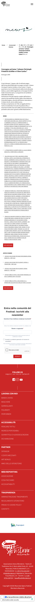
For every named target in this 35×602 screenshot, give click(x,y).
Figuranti (5, 410)
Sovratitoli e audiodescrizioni (14, 434)
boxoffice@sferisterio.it (23, 578)
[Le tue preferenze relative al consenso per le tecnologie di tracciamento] (32, 599)
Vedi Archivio (8, 245)
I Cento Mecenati (8, 455)
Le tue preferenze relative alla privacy (19, 597)
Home (3, 45)
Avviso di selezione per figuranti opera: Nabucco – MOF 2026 (15, 269)
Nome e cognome (17, 328)
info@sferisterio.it (9, 573)
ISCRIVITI (17, 356)
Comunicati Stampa (12, 46)
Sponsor (5, 451)
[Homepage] (6, 4)
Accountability (8, 484)
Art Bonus (6, 459)
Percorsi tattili (8, 426)
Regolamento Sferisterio (12, 501)
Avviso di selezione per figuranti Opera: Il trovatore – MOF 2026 (16, 263)
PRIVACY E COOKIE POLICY (11, 505)
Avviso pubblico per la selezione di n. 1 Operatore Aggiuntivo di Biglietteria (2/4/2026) (17, 282)
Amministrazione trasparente (14, 496)
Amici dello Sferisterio (11, 463)
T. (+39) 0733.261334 (22, 571)
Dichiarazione (7, 438)
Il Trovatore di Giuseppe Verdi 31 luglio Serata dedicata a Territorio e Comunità (17, 151)
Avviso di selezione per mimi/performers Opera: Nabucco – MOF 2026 (17, 257)
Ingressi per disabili (10, 430)
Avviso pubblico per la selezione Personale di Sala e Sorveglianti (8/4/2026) (17, 275)
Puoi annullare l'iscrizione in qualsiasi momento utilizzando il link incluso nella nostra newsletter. (17, 344)
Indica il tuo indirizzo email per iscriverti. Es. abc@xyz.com (17, 325)
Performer (6, 414)
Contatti (5, 509)
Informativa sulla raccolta (10, 600)
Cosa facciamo (7, 480)
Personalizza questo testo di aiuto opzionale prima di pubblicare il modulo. (17, 336)
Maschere (5, 402)
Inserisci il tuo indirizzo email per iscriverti (17, 319)
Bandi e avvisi (7, 398)
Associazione (7, 476)
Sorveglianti (7, 406)
